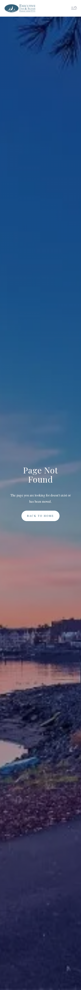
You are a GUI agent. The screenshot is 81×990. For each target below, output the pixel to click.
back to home (40, 516)
